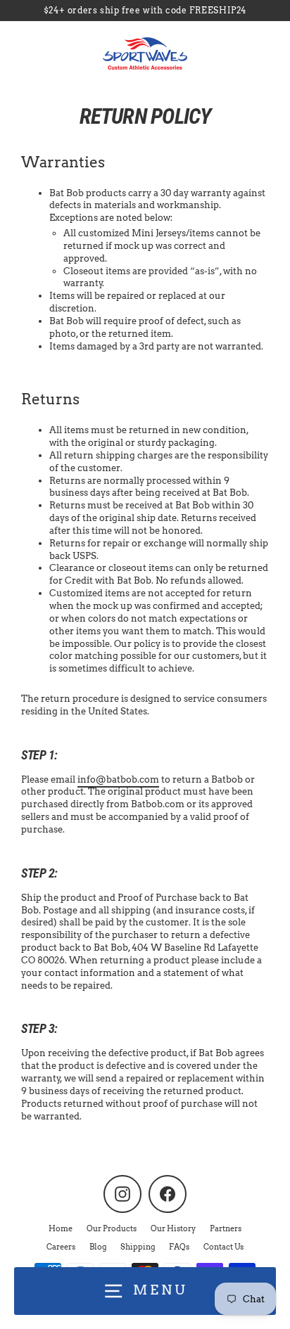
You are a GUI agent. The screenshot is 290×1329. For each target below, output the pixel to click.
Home (60, 1228)
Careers (60, 1247)
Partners (225, 1228)
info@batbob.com (118, 779)
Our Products (112, 1228)
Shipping (137, 1247)
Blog (97, 1247)
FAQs (179, 1247)
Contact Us (223, 1247)
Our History (173, 1228)
